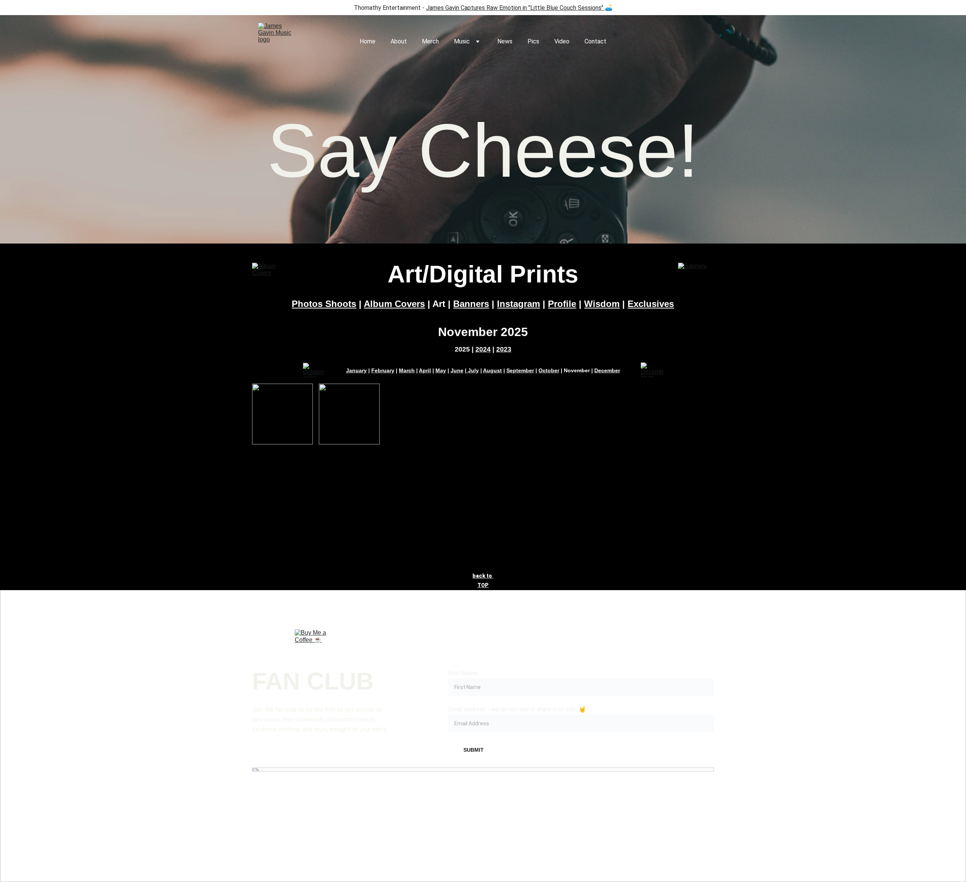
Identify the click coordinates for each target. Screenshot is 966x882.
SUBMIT (473, 750)
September (520, 370)
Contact (595, 41)
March (407, 370)
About (399, 41)
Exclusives (651, 304)
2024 (483, 349)
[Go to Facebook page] (298, 804)
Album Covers (394, 304)
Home (367, 41)
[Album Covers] (270, 275)
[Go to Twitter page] (575, 804)
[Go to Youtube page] (667, 804)
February (382, 370)
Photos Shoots (324, 304)
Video (561, 41)
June (457, 370)
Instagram (518, 304)
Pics (533, 41)
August (492, 370)
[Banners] (696, 275)
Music (462, 41)
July (472, 370)
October (548, 370)
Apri (424, 370)
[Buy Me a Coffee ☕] (312, 646)
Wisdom (602, 304)
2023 (503, 349)
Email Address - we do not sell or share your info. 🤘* (518, 709)
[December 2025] (652, 370)
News (504, 41)
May (440, 370)
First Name (462, 673)
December (607, 370)
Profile (562, 304)
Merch (430, 41)
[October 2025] (314, 370)
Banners (471, 304)
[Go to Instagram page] (390, 804)
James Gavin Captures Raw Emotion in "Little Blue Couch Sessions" (514, 7)
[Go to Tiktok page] (483, 804)
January (356, 370)
